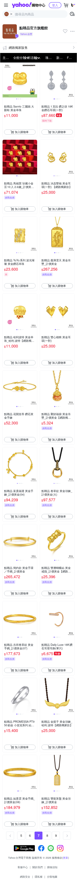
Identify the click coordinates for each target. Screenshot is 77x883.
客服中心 (23, 867)
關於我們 (37, 867)
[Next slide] (34, 80)
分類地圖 (52, 876)
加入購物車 (22, 132)
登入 (55, 5)
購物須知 (52, 867)
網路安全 (25, 876)
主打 (6, 57)
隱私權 (38, 876)
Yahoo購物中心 (28, 5)
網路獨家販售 (18, 47)
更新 (65, 857)
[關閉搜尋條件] (11, 14)
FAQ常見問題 (71, 57)
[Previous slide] (5, 80)
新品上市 (60, 57)
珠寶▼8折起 (49, 57)
